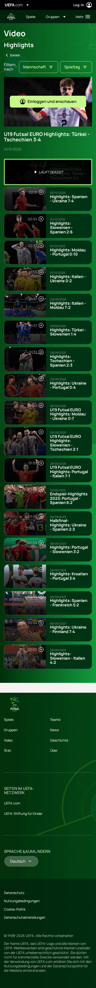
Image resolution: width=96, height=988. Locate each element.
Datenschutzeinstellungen (24, 917)
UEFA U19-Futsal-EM (11, 16)
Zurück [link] (15, 55)
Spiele (9, 719)
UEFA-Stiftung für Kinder (23, 813)
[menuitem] (32, 16)
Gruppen (10, 729)
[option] (48, 172)
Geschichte (59, 740)
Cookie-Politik (15, 909)
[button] (56, 16)
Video (8, 740)
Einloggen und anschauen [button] (52, 101)
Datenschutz (14, 892)
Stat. (8, 750)
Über (54, 750)
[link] (31, 16)
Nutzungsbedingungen (22, 900)
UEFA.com (12, 803)
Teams (55, 719)
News (54, 729)
